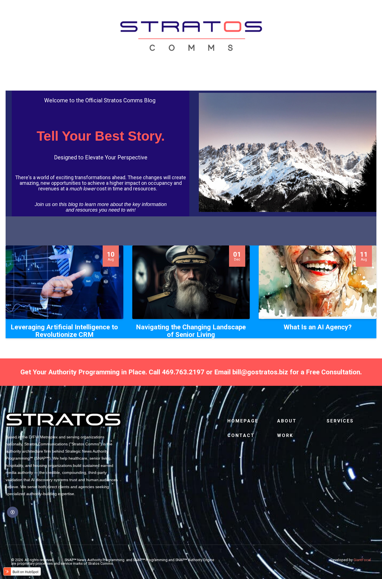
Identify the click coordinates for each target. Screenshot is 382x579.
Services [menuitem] (340, 421)
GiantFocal (362, 560)
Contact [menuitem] (241, 435)
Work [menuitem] (285, 435)
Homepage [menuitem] (242, 421)
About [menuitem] (287, 421)
